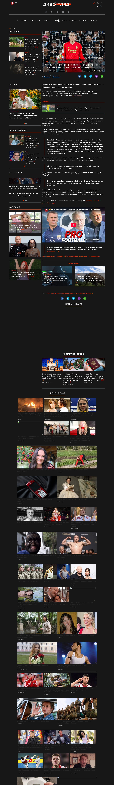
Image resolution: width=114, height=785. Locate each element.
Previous (18, 20)
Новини (24, 21)
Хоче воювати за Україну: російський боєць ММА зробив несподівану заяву (52, 376)
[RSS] (68, 12)
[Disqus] (73, 330)
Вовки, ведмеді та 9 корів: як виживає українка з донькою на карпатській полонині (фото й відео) (32, 43)
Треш (64, 21)
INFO (92, 21)
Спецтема (53, 62)
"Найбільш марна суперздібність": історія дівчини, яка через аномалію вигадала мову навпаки (25, 191)
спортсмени (51, 293)
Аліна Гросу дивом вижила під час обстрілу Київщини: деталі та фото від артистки (24, 231)
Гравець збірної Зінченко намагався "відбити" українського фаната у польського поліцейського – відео (79, 109)
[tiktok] (51, 12)
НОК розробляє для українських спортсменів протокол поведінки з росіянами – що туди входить (72, 378)
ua (94, 3)
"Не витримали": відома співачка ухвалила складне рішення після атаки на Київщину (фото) (23, 278)
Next (96, 20)
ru (97, 3)
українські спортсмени (66, 293)
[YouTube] (62, 12)
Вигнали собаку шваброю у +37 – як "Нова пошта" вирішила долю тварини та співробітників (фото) (32, 159)
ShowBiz (72, 21)
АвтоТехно (83, 21)
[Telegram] (57, 12)
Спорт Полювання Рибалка (70, 62)
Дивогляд (77, 96)
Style (38, 21)
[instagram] (45, 12)
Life (31, 21)
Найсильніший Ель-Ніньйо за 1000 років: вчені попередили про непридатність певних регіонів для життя (24, 198)
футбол (79, 293)
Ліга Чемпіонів (87, 293)
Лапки (55, 21)
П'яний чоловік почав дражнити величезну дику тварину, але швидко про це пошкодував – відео (89, 278)
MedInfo (46, 21)
